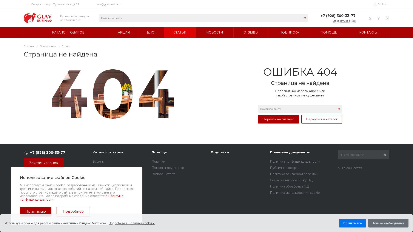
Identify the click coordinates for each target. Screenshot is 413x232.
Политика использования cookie (295, 193)
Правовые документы (290, 152)
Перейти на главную (278, 119)
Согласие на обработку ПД (291, 180)
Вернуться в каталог (321, 119)
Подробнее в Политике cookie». (132, 223)
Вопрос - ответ (163, 174)
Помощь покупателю (168, 168)
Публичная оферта (284, 168)
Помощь (159, 152)
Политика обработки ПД (289, 186)
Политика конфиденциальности (295, 161)
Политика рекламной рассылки (294, 174)
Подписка (220, 152)
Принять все (352, 223)
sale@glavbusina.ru (109, 4)
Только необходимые (388, 223)
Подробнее (73, 211)
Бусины (98, 161)
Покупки (158, 161)
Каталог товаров (107, 152)
